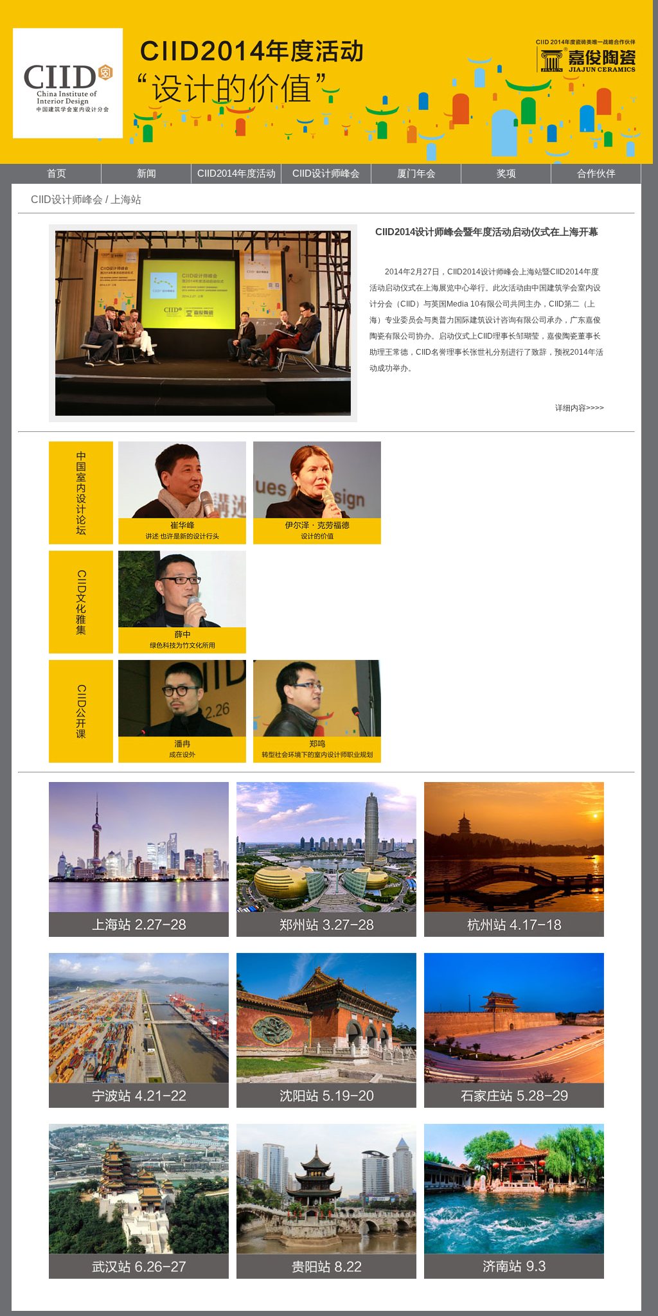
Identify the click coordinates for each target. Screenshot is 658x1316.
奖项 (506, 173)
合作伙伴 (596, 173)
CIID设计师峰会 (326, 173)
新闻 (146, 173)
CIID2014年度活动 (236, 173)
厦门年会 (416, 173)
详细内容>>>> (579, 408)
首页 (56, 173)
